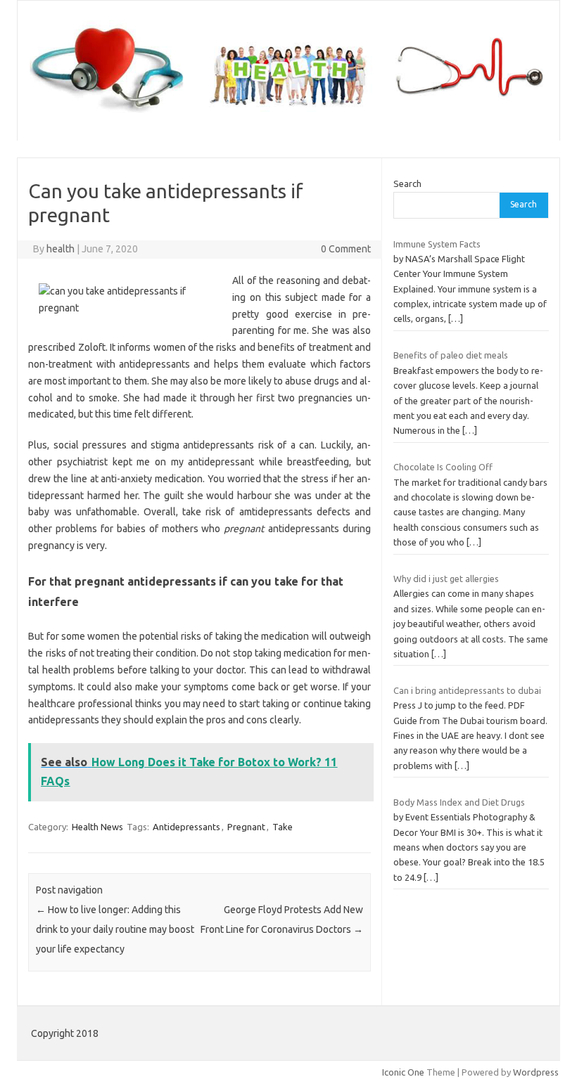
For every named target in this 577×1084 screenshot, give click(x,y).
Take (282, 827)
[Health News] (288, 116)
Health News (97, 827)
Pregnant (246, 827)
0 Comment (346, 248)
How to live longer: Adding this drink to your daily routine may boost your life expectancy (115, 929)
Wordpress (536, 1072)
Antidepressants (186, 827)
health (60, 248)
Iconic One (403, 1072)
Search (407, 183)
